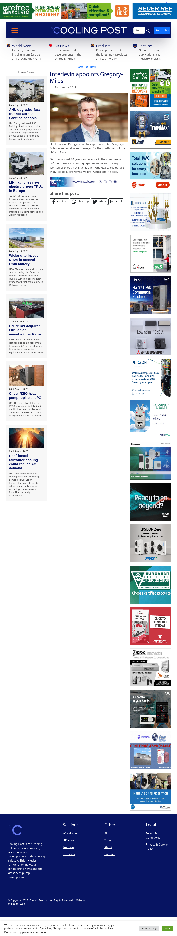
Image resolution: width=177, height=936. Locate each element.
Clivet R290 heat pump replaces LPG (25, 396)
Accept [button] (167, 928)
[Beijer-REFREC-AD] (88, 10)
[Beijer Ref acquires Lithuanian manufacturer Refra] (26, 308)
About (108, 847)
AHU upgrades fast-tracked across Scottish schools (25, 114)
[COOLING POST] (150, 709)
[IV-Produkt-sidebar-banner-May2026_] (150, 254)
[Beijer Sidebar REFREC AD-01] (150, 88)
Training (109, 840)
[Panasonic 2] (150, 460)
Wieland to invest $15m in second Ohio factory (23, 260)
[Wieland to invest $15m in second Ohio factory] (26, 238)
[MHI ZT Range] (150, 336)
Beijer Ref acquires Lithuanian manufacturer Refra (25, 330)
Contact (109, 854)
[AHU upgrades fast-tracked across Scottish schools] (26, 90)
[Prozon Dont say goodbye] (150, 378)
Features (146, 45)
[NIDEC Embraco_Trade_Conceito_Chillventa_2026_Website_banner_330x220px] (150, 502)
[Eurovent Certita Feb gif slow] (150, 585)
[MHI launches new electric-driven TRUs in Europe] (26, 163)
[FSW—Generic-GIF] (89, 181)
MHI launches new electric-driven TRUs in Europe (26, 186)
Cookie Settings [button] (149, 928)
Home (80, 66)
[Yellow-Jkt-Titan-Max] (150, 130)
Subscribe (162, 30)
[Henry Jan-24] (150, 212)
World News (22, 45)
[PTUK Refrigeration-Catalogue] (150, 626)
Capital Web (18, 903)
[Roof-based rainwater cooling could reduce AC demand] (26, 438)
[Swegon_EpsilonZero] (150, 543)
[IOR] (150, 791)
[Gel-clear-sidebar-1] (150, 667)
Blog (107, 833)
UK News (62, 45)
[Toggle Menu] (14, 30)
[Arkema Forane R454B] (150, 419)
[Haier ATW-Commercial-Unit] (150, 295)
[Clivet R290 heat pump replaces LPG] (26, 375)
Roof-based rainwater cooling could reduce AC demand (23, 462)
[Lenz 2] (150, 750)
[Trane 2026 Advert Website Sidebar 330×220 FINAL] (150, 171)
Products (103, 45)
